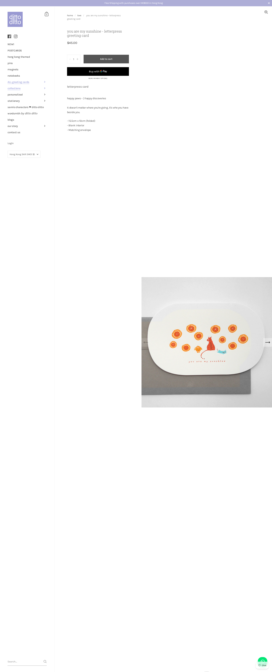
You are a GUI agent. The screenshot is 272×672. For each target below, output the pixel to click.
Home (70, 15)
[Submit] (45, 661)
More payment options (97, 78)
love (79, 15)
